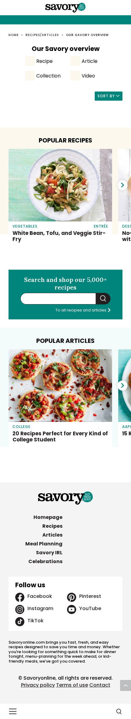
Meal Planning (43, 543)
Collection (48, 75)
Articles (52, 534)
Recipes (52, 526)
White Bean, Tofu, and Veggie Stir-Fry (59, 236)
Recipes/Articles (42, 35)
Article (89, 61)
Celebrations (45, 561)
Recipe (44, 61)
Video (88, 75)
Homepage (48, 517)
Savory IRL (49, 552)
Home (14, 35)
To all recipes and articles (81, 310)
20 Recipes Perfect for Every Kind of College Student (60, 436)
